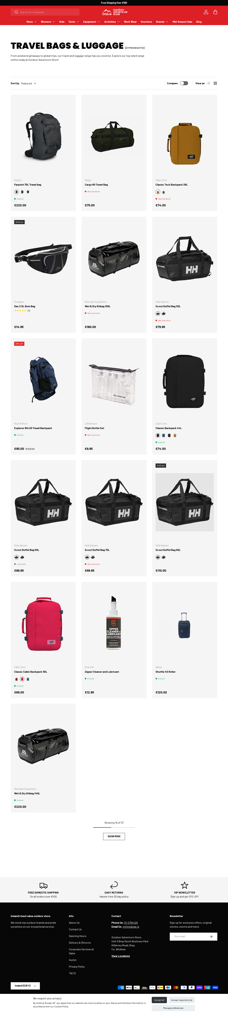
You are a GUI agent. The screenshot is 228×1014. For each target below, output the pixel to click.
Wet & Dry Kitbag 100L (97, 306)
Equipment (89, 21)
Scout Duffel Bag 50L (26, 549)
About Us (74, 922)
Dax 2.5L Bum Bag (24, 306)
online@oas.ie (130, 926)
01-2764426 (131, 922)
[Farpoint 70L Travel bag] (43, 137)
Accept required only (181, 1000)
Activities (110, 21)
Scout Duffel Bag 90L (168, 549)
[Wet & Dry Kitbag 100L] (114, 259)
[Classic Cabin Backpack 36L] (43, 624)
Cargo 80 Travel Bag (96, 184)
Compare (172, 83)
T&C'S (72, 973)
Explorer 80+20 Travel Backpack (33, 428)
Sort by (15, 83)
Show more (114, 836)
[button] (215, 12)
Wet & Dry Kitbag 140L (27, 793)
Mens (30, 21)
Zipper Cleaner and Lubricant (102, 671)
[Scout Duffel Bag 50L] (43, 502)
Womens (46, 21)
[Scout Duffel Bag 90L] (185, 502)
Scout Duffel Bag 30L (168, 306)
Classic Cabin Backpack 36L (30, 671)
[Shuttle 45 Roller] (185, 624)
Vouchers (146, 21)
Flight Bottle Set (94, 428)
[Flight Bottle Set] (114, 380)
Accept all (159, 1000)
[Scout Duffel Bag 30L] (185, 259)
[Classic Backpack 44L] (185, 380)
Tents (71, 21)
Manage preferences (173, 1008)
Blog (199, 21)
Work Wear (130, 21)
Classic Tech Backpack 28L (172, 184)
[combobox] (45, 12)
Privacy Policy (77, 966)
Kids (61, 21)
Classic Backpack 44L (169, 428)
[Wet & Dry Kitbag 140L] (43, 746)
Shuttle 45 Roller (166, 671)
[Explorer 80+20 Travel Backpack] (43, 380)
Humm (72, 959)
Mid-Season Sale (182, 21)
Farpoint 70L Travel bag (27, 184)
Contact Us (75, 929)
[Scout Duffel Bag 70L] (114, 502)
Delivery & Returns (80, 942)
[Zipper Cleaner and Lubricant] (114, 624)
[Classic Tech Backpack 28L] (185, 137)
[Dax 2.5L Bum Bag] (43, 259)
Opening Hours (77, 935)
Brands (160, 21)
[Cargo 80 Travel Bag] (114, 137)
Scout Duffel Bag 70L (97, 549)
